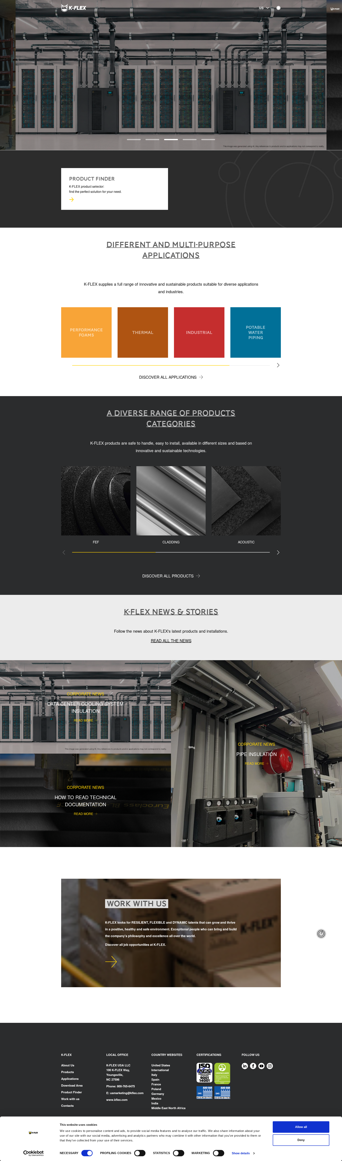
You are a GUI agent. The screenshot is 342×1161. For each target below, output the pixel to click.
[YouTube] (261, 1065)
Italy (154, 1075)
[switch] (139, 1153)
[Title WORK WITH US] (111, 962)
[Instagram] (270, 1065)
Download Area (72, 1085)
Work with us (70, 1099)
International (160, 1070)
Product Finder (71, 1092)
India (154, 1103)
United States (160, 1065)
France (156, 1084)
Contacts (67, 1105)
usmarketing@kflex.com (126, 1093)
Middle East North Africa (168, 1108)
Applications (70, 1078)
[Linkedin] (245, 1065)
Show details (241, 1153)
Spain (155, 1079)
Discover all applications (168, 377)
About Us (67, 1065)
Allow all (301, 1127)
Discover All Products (168, 576)
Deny (301, 1140)
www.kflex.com (116, 1099)
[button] (15, 75)
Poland (156, 1089)
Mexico (156, 1098)
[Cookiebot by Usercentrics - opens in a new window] (33, 1153)
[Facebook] (253, 1065)
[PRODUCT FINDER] (71, 199)
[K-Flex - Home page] (81, 8)
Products (67, 1072)
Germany (157, 1094)
